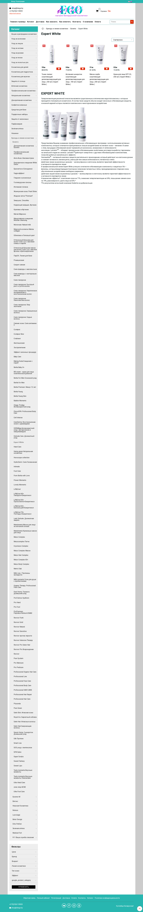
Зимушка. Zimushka (21, 200)
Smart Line (18, 743)
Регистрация (56, 898)
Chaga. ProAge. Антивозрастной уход (22, 406)
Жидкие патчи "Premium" (23, 196)
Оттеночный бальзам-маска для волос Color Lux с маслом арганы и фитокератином (25, 249)
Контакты (77, 22)
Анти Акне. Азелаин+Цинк (24, 158)
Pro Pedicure (18, 667)
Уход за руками (17, 53)
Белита (73, 29)
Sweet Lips (18, 766)
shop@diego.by (17, 8)
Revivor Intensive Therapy (23, 640)
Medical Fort (17, 833)
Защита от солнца (18, 81)
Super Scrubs (19, 757)
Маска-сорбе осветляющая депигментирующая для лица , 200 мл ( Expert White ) (99, 79)
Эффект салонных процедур (25, 352)
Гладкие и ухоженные (22, 178)
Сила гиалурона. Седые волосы (23, 318)
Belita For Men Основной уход (25, 378)
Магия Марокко (20, 214)
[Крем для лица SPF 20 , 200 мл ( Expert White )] (123, 54)
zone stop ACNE (20, 787)
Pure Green (18, 708)
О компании (88, 22)
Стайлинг (17, 339)
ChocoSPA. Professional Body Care (25, 412)
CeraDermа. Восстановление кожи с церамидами (24, 423)
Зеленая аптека (18, 828)
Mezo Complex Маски (22, 551)
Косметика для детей (19, 67)
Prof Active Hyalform (21, 598)
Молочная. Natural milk (22, 225)
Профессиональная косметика (23, 91)
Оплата (98, 22)
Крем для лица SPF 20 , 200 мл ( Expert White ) (122, 75)
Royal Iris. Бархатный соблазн (25, 717)
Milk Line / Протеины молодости (22, 574)
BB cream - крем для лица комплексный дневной (24, 372)
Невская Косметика (20, 806)
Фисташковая (19, 343)
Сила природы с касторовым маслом (25, 274)
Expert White (19, 442)
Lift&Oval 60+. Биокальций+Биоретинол (24, 507)
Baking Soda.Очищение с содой (23, 362)
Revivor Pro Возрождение (24, 649)
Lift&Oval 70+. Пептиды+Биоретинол (22, 513)
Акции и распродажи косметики (24, 34)
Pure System (18, 658)
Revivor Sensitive (20, 631)
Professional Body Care (22, 685)
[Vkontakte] (64, 905)
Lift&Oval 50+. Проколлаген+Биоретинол (24, 501)
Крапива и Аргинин (21, 210)
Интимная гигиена (21, 187)
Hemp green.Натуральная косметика (23, 452)
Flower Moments (20, 480)
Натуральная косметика (20, 96)
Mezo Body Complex (21, 564)
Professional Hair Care (22, 699)
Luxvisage (16, 815)
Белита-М (16, 797)
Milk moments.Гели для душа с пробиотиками (25, 580)
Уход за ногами (17, 48)
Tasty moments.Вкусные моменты (23, 771)
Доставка (40, 22)
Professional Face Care (22, 681)
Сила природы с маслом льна (25, 269)
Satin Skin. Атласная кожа (23, 713)
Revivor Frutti (18, 618)
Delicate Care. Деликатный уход (24, 437)
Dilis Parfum (17, 824)
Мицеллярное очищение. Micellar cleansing (23, 219)
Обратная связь (29, 898)
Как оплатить (65, 22)
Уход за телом (16, 58)
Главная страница (17, 22)
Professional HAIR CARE (23, 690)
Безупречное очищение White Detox (25, 163)
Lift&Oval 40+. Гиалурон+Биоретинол (22, 494)
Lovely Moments (20, 485)
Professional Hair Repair (23, 694)
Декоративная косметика (21, 100)
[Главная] (43, 29)
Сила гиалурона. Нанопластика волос (22, 299)
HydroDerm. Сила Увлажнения (25, 462)
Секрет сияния (19, 265)
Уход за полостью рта (19, 62)
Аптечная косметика (19, 86)
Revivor (16, 654)
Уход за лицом (17, 43)
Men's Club (18, 569)
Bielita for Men (19, 383)
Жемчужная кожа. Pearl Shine (25, 191)
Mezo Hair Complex (21, 555)
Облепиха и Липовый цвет (24, 235)
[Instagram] (74, 905)
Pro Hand (17, 602)
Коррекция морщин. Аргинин (25, 205)
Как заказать (52, 22)
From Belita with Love (22, 476)
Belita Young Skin (20, 396)
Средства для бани (18, 110)
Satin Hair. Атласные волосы (24, 722)
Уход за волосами (18, 39)
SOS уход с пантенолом (23, 748)
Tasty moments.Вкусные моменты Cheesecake (23, 777)
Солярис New (19, 334)
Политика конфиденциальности (107, 898)
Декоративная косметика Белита (24, 146)
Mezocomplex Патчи (21, 542)
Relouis (15, 810)
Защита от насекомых (19, 119)
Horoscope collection (21, 458)
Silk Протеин (18, 739)
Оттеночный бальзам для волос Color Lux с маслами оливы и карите (24, 241)
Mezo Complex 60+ (21, 560)
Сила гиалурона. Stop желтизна (22, 305)
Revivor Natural (19, 627)
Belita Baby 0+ (19, 367)
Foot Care (17, 471)
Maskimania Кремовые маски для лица (25, 532)
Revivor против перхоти (23, 636)
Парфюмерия (16, 124)
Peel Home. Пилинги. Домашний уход (22, 592)
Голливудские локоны (22, 182)
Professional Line (20, 676)
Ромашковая (19, 260)
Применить (23, 887)
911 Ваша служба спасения (23, 837)
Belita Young (18, 392)
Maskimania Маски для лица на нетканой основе (24, 525)
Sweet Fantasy (19, 761)
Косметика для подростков (22, 72)
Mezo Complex (19, 537)
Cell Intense (18, 418)
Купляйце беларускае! (125, 906)
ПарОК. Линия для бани (23, 256)
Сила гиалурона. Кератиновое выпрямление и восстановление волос (25, 292)
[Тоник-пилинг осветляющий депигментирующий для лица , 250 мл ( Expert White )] (51, 54)
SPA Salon (17, 752)
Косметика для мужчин (20, 77)
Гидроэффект (19, 173)
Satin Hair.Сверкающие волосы (22, 727)
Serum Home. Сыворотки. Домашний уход (23, 733)
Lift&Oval (17, 489)
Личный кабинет (43, 898)
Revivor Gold (18, 622)
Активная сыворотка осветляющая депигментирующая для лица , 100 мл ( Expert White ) (75, 79)
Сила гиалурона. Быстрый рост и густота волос (24, 285)
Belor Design (17, 819)
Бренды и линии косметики (57, 29)
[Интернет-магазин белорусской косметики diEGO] (71, 11)
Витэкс (15, 801)
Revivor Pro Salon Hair (22, 645)
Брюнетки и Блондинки (23, 169)
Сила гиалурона (20, 280)
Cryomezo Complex (21, 546)
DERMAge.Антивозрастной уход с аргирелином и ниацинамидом (24, 430)
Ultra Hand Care (19, 783)
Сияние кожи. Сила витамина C (25, 324)
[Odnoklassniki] (79, 905)
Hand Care (17, 447)
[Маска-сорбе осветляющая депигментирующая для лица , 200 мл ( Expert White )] (99, 54)
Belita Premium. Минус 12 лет (25, 387)
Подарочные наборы (19, 114)
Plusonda (17, 704)
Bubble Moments (20, 401)
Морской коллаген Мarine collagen (24, 230)
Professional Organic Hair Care (25, 672)
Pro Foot (17, 607)
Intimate (17, 467)
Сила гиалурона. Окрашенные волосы (25, 312)
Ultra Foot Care (19, 792)
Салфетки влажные (19, 105)
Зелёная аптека (17, 129)
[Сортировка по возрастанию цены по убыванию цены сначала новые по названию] (122, 40)
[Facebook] (69, 905)
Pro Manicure (18, 663)
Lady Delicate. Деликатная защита (24, 519)
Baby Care (17, 357)
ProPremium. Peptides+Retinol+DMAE (23, 612)
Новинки (14, 133)
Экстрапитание (19, 348)
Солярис (17, 330)
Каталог (30, 22)
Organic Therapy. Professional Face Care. (25, 586)
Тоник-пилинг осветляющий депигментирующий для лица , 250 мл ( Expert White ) (51, 79)
